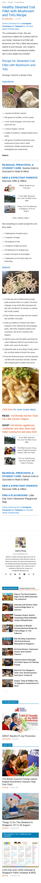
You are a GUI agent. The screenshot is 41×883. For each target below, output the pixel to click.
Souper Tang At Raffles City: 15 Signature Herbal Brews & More (26, 683)
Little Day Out (6, 739)
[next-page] (7, 691)
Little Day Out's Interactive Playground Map (19, 498)
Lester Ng (5, 787)
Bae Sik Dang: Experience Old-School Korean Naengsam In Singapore (25, 641)
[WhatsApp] (19, 525)
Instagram (26, 23)
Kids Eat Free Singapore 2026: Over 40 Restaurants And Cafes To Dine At (25, 672)
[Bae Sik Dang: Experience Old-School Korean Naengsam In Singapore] (7, 641)
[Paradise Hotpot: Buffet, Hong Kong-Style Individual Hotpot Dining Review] (7, 618)
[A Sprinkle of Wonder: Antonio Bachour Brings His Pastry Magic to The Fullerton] (7, 628)
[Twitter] (9, 525)
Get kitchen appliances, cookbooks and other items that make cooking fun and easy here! (19, 428)
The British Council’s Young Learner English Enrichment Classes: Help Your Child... (26, 450)
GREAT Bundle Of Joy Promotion (18, 736)
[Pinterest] (14, 525)
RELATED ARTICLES (10, 588)
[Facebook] (4, 525)
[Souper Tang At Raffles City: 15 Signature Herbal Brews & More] (7, 683)
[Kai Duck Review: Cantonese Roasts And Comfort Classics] (7, 652)
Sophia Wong (8, 19)
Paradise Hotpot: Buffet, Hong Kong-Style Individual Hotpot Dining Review (25, 617)
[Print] (29, 525)
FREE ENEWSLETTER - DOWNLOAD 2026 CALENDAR (17, 835)
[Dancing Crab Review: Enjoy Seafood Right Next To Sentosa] (7, 607)
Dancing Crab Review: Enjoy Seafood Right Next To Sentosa (25, 607)
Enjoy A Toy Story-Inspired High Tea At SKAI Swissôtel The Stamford (25, 596)
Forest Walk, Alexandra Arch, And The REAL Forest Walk (26, 198)
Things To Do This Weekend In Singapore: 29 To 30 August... (27, 209)
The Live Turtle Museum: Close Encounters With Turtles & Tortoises (26, 460)
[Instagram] (11, 574)
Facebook (6, 26)
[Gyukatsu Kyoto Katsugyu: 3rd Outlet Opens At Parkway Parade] (7, 662)
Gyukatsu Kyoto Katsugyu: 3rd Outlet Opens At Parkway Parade (26, 662)
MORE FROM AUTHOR (27, 588)
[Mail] (16, 574)
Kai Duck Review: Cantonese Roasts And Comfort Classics (26, 651)
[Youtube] (20, 578)
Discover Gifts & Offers (14, 181)
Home (4, 2)
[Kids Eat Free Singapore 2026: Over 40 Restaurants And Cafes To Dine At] (7, 673)
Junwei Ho (5, 875)
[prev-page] (3, 691)
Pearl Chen (5, 828)
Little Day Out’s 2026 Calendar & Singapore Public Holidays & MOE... (19, 871)
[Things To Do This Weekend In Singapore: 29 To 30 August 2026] (9, 209)
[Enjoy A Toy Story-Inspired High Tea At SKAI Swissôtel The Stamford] (7, 597)
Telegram (19, 26)
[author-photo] (20, 548)
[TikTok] (29, 574)
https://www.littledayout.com (20, 554)
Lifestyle (10, 2)
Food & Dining (19, 2)
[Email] (24, 525)
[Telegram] (34, 525)
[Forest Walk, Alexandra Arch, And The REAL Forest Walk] (9, 198)
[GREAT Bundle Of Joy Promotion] (9, 188)
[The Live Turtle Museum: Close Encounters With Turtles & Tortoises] (9, 461)
